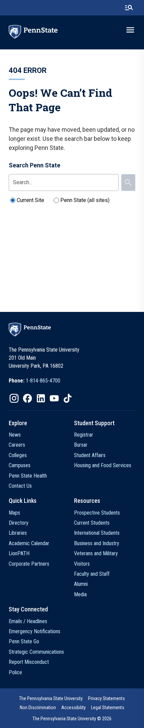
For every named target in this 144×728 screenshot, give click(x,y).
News (15, 435)
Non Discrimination (38, 707)
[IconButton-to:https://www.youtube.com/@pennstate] (54, 398)
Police (15, 672)
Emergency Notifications (34, 631)
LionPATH (19, 553)
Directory (18, 523)
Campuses (19, 465)
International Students (97, 533)
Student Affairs (89, 455)
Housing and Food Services (102, 465)
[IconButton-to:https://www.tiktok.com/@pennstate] (67, 398)
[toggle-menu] (130, 30)
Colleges (18, 455)
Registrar (83, 435)
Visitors (82, 564)
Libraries (18, 533)
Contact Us (20, 486)
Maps (14, 513)
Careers (17, 445)
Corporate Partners (29, 564)
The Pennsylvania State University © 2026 (72, 718)
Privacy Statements (106, 698)
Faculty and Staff (92, 574)
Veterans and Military (96, 553)
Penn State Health (28, 476)
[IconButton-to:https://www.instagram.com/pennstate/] (14, 398)
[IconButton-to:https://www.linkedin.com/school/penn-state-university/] (40, 398)
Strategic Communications (36, 652)
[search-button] (129, 7)
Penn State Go (24, 641)
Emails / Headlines (28, 621)
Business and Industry (96, 543)
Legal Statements (107, 707)
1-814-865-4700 (43, 380)
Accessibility (73, 707)
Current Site (30, 200)
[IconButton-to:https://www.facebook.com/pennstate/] (27, 398)
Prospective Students (97, 513)
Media (80, 594)
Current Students (92, 523)
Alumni (81, 584)
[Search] (128, 182)
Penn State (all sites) (85, 200)
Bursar (80, 445)
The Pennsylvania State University (51, 698)
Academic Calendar (29, 543)
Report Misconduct (29, 662)
